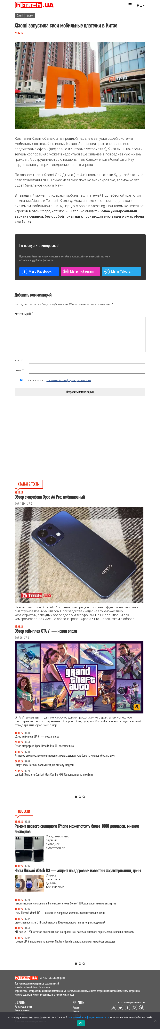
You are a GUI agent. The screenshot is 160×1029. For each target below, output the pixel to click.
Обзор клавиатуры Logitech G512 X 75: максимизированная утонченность (56, 765)
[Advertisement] (50, 447)
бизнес (30, 15)
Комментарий (24, 313)
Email (19, 370)
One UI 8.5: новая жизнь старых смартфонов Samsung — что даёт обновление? (60, 755)
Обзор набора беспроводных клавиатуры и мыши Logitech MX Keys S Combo (58, 746)
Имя (18, 360)
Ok (81, 1023)
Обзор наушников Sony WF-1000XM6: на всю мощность (46, 736)
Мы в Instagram (82, 271)
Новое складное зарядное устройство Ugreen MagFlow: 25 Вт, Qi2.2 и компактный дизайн (66, 913)
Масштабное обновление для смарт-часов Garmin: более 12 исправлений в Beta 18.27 (64, 903)
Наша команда (22, 1010)
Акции (76, 1007)
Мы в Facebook (40, 271)
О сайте (20, 1002)
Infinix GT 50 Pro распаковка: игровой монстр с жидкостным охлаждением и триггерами (65, 775)
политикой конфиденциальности (68, 380)
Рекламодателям (23, 1006)
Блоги (76, 1011)
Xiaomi (20, 15)
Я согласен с (59, 380)
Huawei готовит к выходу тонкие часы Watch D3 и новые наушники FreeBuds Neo (61, 941)
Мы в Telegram (122, 271)
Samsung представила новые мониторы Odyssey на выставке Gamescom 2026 (59, 932)
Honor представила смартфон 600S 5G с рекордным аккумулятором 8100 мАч (59, 922)
